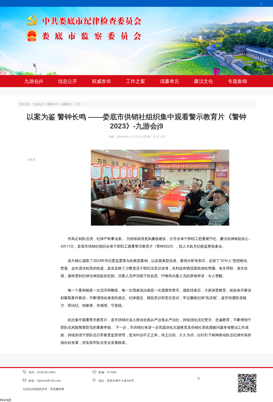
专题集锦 (237, 81)
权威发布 (101, 81)
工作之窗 (135, 81)
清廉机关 (66, 104)
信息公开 (67, 81)
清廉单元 (169, 81)
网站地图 (5, 400)
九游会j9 (33, 81)
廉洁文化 (203, 81)
